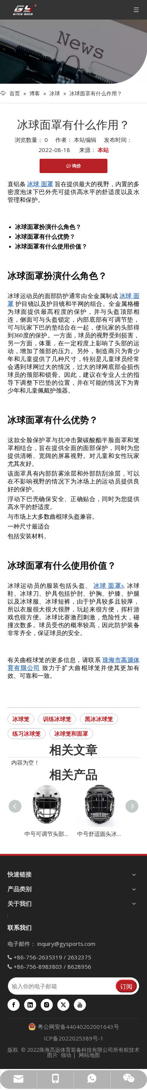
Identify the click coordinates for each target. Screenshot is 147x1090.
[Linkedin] (30, 1005)
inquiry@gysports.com (66, 943)
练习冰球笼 (26, 733)
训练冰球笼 (57, 719)
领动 (66, 1054)
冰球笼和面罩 (71, 733)
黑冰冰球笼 (99, 719)
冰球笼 (20, 719)
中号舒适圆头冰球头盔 (99, 833)
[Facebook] (14, 1005)
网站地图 (89, 1054)
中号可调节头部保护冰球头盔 (47, 833)
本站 (103, 150)
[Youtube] (80, 1005)
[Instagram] (47, 1005)
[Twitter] (63, 1005)
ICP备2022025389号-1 (74, 1038)
